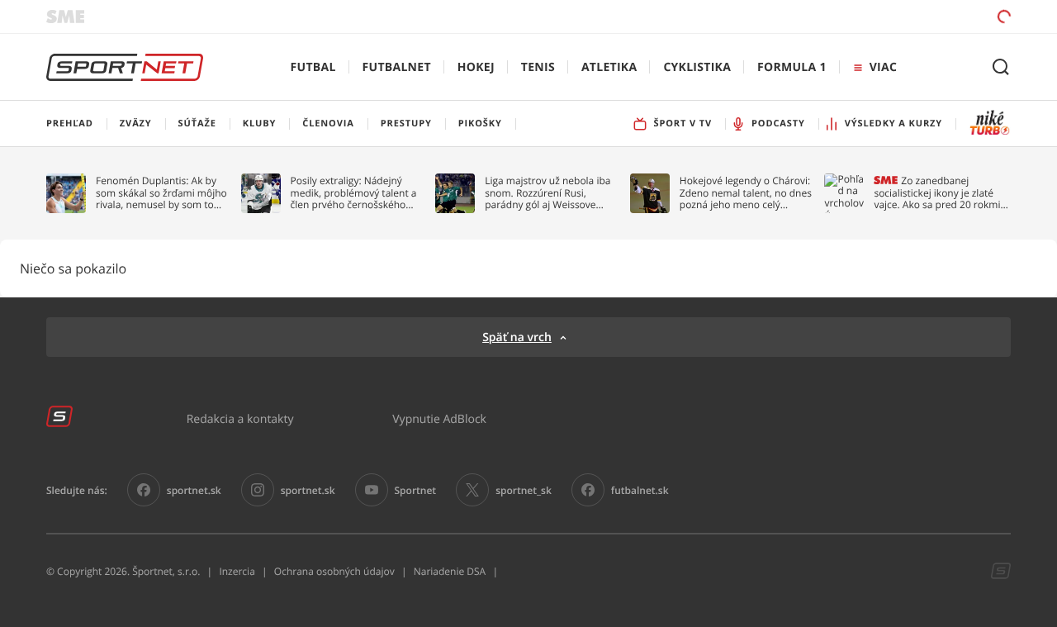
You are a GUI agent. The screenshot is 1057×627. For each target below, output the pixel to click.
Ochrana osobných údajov (334, 571)
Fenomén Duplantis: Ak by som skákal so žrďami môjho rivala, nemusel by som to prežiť (161, 193)
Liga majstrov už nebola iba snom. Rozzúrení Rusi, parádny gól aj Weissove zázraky (547, 193)
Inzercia (236, 571)
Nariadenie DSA (450, 571)
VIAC (883, 67)
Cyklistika (697, 67)
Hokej (476, 67)
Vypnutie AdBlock (439, 418)
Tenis (538, 67)
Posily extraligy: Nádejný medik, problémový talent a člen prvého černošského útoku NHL (354, 193)
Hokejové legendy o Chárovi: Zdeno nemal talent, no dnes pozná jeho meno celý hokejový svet (746, 193)
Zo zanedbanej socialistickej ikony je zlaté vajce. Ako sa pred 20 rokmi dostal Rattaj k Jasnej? (937, 193)
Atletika (609, 67)
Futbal (313, 67)
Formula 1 (792, 67)
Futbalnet (397, 67)
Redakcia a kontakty (240, 418)
